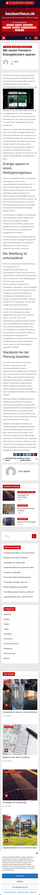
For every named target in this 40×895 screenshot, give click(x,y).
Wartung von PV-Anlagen (26, 522)
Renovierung (7, 27)
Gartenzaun (10, 25)
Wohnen (7, 658)
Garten (6, 629)
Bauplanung (16, 27)
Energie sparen (27, 25)
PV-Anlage (18, 25)
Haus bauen (8, 639)
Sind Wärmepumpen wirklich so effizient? (19, 592)
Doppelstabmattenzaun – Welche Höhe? (18, 597)
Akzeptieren (20, 876)
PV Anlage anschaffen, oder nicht (16, 582)
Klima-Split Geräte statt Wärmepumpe (17, 577)
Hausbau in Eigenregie (12, 572)
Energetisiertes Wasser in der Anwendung (19, 553)
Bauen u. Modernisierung (28, 27)
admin (16, 61)
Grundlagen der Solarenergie (14, 563)
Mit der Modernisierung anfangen (16, 587)
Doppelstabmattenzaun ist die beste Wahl (19, 567)
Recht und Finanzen (11, 644)
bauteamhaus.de (20, 13)
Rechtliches (8, 648)
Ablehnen (20, 881)
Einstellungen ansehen (20, 887)
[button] (37, 853)
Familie (6, 624)
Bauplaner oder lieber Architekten (16, 558)
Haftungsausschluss (23, 892)
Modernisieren (19, 30)
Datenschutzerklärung (10, 892)
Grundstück (16, 46)
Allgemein (7, 46)
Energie (32, 492)
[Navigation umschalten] (26, 38)
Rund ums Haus (26, 46)
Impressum (33, 892)
